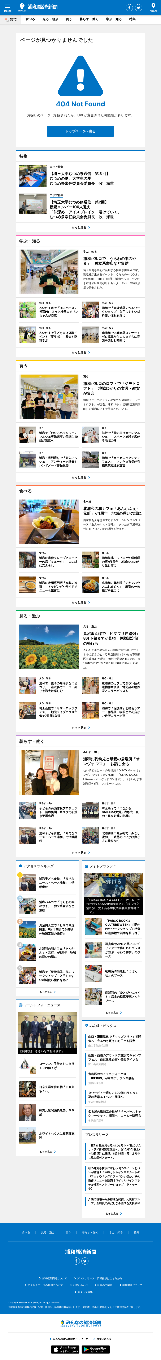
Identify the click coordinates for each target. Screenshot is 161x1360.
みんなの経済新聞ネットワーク (80, 1323)
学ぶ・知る (114, 19)
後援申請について (132, 1285)
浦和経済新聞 (37, 7)
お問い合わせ (80, 1285)
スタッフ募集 (85, 1292)
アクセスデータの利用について (45, 1285)
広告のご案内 (104, 1285)
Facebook (129, 7)
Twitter (138, 7)
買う (69, 19)
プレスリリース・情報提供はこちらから (99, 1278)
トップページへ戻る (80, 131)
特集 (132, 19)
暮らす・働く (89, 19)
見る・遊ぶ (50, 19)
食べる (30, 19)
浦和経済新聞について (54, 1278)
